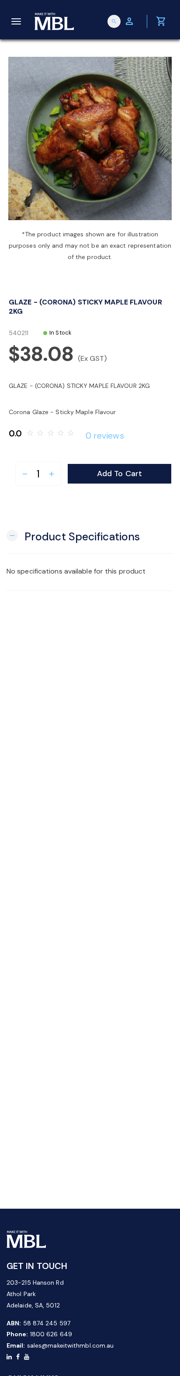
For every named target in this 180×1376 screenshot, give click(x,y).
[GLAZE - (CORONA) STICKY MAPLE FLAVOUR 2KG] (90, 138)
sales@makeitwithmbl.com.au (70, 1345)
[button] (73, 536)
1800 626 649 (51, 1334)
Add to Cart (119, 473)
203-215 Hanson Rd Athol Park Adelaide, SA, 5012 (35, 1294)
